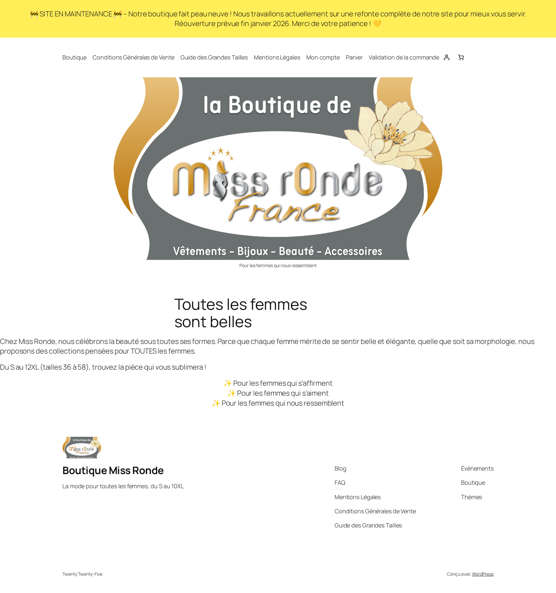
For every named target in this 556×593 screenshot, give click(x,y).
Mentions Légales (277, 57)
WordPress (483, 574)
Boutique (74, 57)
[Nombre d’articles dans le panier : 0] (461, 57)
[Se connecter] (446, 57)
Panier (354, 57)
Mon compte (323, 57)
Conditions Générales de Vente (133, 57)
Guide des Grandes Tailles (214, 57)
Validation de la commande (404, 57)
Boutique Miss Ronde (113, 470)
